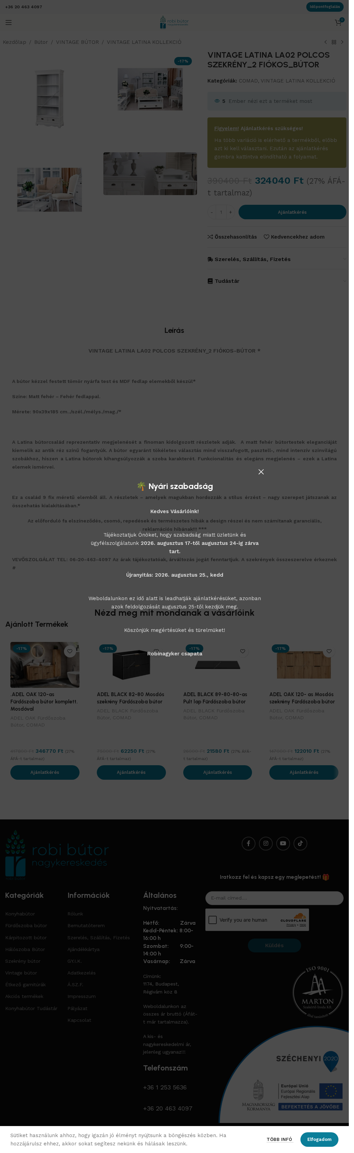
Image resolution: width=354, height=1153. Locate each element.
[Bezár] (261, 471)
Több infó (280, 1139)
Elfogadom (319, 1139)
